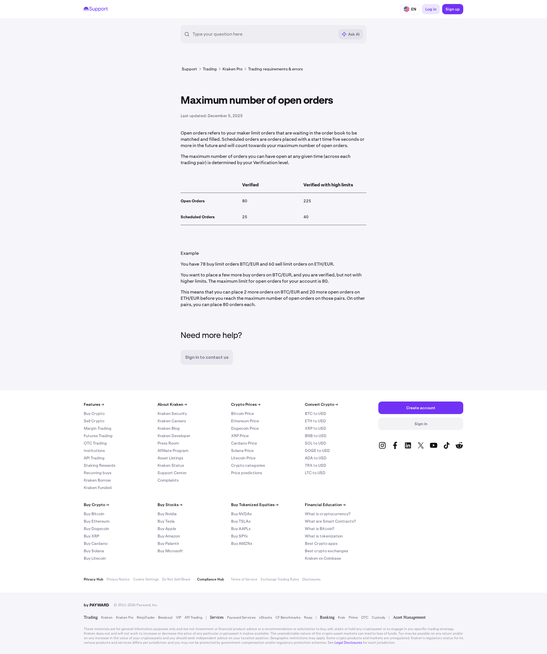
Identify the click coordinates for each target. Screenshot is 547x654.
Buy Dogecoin (96, 528)
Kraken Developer (174, 435)
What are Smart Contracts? (330, 521)
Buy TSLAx (241, 521)
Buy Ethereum (96, 521)
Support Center (172, 472)
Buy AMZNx (241, 543)
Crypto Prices (245, 404)
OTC (364, 617)
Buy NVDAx (241, 513)
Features (94, 404)
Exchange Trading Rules (280, 579)
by (96, 605)
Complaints (168, 480)
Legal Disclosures (348, 642)
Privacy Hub (93, 579)
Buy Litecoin (95, 558)
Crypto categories (248, 465)
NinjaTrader (146, 617)
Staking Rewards (99, 465)
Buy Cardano (95, 543)
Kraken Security (172, 413)
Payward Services (241, 617)
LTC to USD (315, 472)
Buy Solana (94, 550)
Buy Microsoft (170, 550)
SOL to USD (315, 443)
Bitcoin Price (242, 413)
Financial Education (325, 504)
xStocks (265, 617)
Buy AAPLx (241, 528)
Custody (378, 617)
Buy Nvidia (167, 513)
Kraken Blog (169, 428)
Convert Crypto (321, 404)
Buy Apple (167, 528)
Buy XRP (91, 536)
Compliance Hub (210, 579)
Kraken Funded (98, 487)
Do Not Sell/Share (176, 579)
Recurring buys (97, 472)
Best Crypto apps (321, 543)
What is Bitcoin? (319, 528)
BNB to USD (315, 435)
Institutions (94, 450)
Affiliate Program (173, 450)
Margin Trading (97, 428)
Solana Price (242, 450)
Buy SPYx (239, 536)
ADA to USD (315, 458)
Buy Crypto (94, 413)
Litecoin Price (243, 458)
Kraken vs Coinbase (323, 558)
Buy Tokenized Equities (254, 504)
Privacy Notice (118, 579)
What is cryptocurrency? (327, 513)
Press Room (168, 443)
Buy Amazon (169, 536)
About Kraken (172, 404)
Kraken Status (171, 465)
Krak (341, 617)
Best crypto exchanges (326, 550)
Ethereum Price (245, 420)
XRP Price (240, 435)
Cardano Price (244, 443)
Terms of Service (244, 579)
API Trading (94, 458)
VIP (178, 617)
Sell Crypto (94, 420)
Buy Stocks (170, 504)
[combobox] (263, 34)
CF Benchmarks (288, 617)
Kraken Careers (172, 420)
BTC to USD (315, 413)
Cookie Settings (146, 579)
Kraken (107, 617)
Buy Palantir (168, 543)
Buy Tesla (166, 521)
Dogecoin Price (245, 428)
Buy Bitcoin (94, 513)
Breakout (165, 617)
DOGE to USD (317, 450)
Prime (353, 617)
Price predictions (246, 472)
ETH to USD (315, 420)
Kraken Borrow (97, 480)
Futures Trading (98, 435)
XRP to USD (315, 428)
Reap (308, 617)
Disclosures (311, 579)
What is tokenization (324, 536)
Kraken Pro (124, 617)
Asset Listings (170, 458)
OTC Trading (95, 443)
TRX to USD (315, 465)
